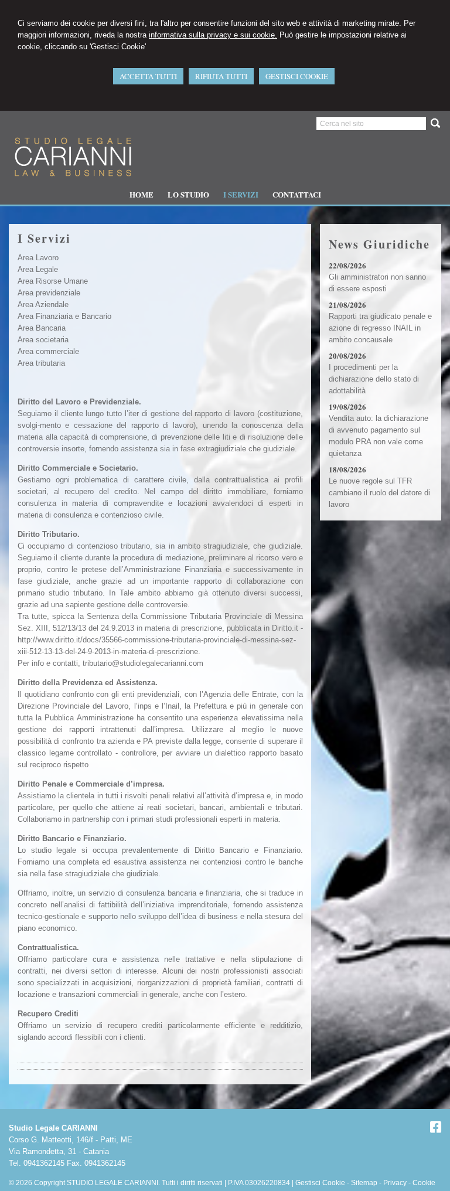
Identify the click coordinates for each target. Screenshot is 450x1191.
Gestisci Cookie (320, 1183)
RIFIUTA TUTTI (221, 76)
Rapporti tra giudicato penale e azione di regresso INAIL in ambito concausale (380, 328)
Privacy (395, 1183)
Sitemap (364, 1183)
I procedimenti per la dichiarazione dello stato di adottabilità (374, 379)
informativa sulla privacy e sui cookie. (213, 34)
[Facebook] (435, 1129)
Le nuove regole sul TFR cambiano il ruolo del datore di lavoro (379, 493)
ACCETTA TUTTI (148, 76)
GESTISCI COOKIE (296, 76)
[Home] (72, 178)
